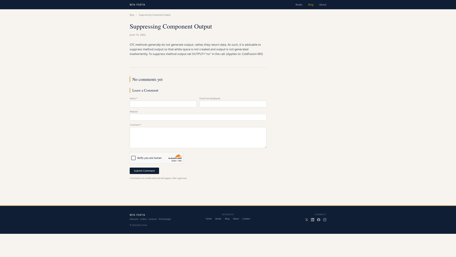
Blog (311, 4)
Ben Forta (137, 4)
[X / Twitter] (306, 219)
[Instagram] (324, 219)
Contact (246, 218)
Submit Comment (144, 170)
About (322, 4)
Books (299, 4)
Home (209, 218)
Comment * (135, 125)
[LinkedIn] (312, 219)
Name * (134, 98)
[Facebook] (318, 219)
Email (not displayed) (210, 98)
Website (134, 111)
